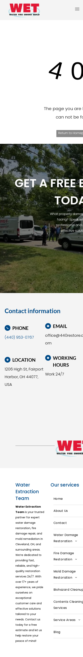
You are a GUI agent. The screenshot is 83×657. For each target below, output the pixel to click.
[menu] (77, 9)
